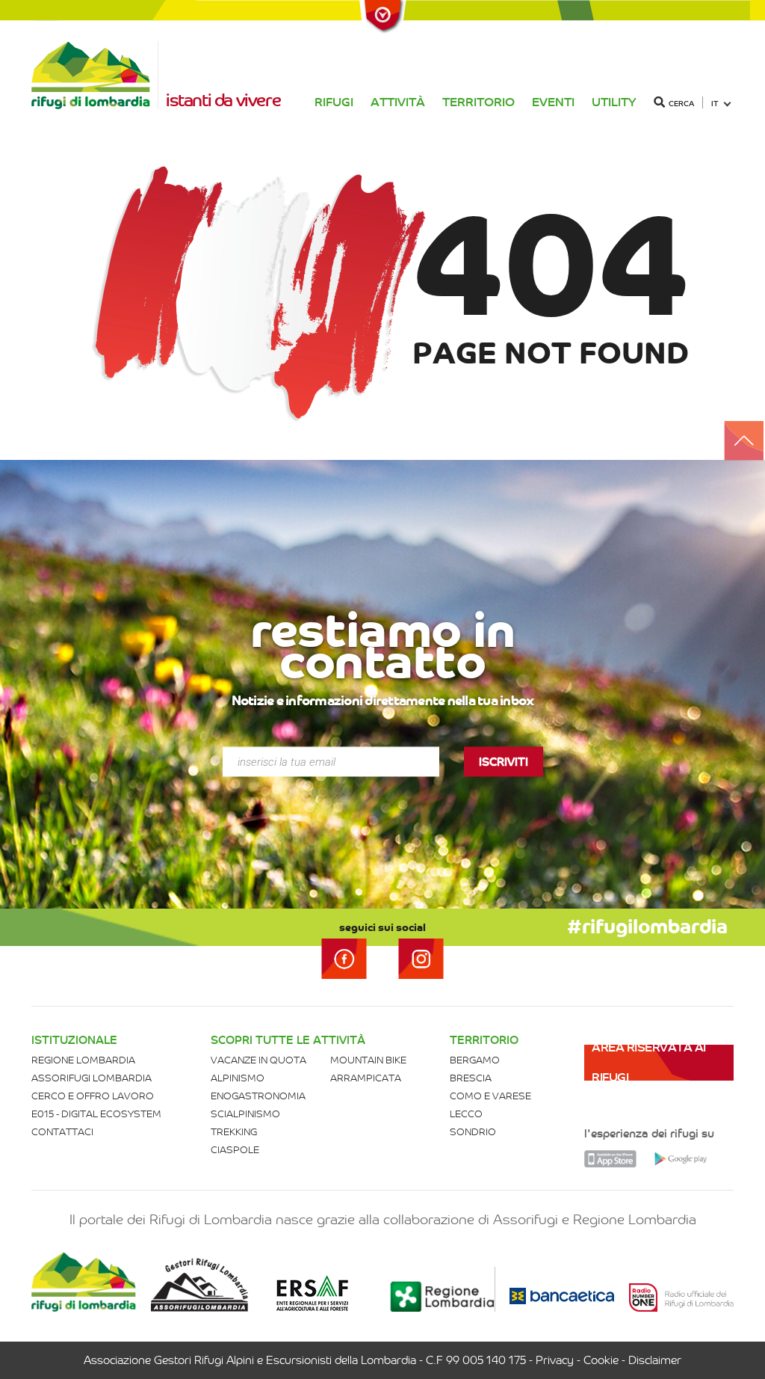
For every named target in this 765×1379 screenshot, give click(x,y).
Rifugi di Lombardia (94, 75)
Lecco (466, 1114)
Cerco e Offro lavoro (92, 1096)
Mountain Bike (368, 1060)
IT (715, 103)
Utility (614, 102)
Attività (398, 102)
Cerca (681, 103)
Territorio (478, 102)
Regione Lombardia (83, 1060)
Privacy (555, 1360)
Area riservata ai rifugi (649, 1062)
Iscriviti (503, 762)
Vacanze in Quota (258, 1060)
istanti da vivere (223, 100)
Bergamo (475, 1060)
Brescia (471, 1078)
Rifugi (334, 102)
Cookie (601, 1360)
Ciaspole (235, 1149)
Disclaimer (654, 1360)
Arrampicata (365, 1078)
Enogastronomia (258, 1096)
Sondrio (473, 1131)
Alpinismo (237, 1078)
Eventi (553, 102)
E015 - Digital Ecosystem (96, 1114)
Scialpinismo (245, 1114)
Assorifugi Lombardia (91, 1078)
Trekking (234, 1131)
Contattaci (62, 1131)
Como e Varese (490, 1096)
